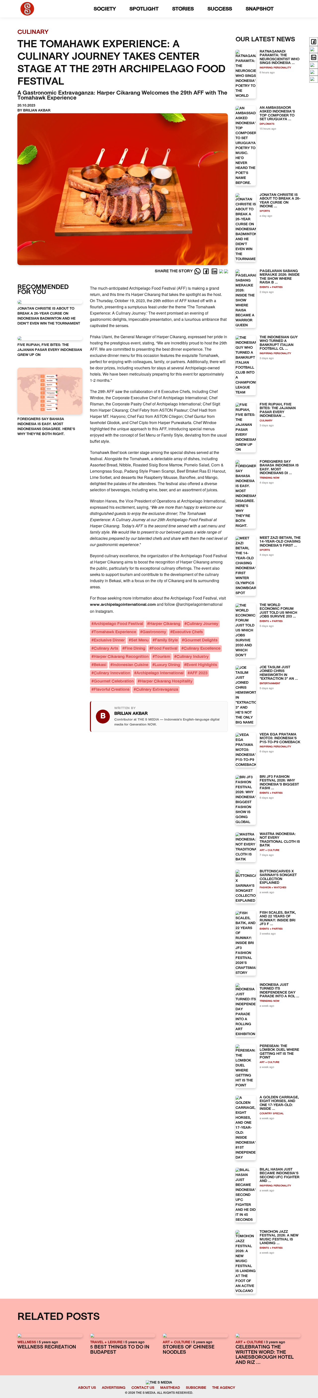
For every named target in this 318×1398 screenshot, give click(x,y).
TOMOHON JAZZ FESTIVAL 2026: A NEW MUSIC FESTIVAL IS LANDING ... (279, 1237)
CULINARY (266, 420)
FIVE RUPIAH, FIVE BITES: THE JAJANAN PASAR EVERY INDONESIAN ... (278, 410)
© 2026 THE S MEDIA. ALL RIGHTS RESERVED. (159, 1393)
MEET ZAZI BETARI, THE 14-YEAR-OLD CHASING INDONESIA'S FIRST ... (280, 542)
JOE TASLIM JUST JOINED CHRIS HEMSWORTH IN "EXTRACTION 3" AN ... (279, 673)
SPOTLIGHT (144, 9)
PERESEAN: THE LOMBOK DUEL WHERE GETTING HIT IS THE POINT (279, 1052)
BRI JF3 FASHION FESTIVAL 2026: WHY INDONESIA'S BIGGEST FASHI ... (279, 782)
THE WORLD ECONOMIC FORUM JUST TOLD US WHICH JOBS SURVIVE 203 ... (278, 610)
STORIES (183, 9)
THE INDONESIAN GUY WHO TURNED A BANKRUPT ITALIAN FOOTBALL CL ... (279, 343)
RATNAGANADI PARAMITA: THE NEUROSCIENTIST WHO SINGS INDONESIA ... (279, 57)
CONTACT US (142, 1388)
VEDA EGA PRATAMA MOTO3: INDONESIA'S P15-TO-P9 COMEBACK (280, 738)
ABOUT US (87, 1388)
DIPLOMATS (267, 124)
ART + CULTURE (269, 850)
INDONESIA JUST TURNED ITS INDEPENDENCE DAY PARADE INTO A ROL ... (279, 990)
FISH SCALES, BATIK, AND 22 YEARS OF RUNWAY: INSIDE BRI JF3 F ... (278, 918)
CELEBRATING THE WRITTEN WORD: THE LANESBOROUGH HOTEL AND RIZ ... (265, 1355)
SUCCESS (220, 9)
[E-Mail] (226, 271)
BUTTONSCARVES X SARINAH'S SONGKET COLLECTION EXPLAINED (278, 877)
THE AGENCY (223, 1388)
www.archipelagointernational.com (123, 605)
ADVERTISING (113, 1388)
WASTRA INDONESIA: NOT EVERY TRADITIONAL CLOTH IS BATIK (280, 839)
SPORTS (265, 211)
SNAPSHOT (260, 9)
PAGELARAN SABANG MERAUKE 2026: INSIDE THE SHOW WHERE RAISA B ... (280, 276)
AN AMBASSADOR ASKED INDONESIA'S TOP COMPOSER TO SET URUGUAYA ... (277, 113)
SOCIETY (105, 9)
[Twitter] (221, 271)
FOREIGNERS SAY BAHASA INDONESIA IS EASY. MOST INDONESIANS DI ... (279, 467)
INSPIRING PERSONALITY (275, 67)
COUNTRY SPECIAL (272, 1113)
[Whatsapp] (198, 271)
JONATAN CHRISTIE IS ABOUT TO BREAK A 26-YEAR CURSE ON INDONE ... (280, 200)
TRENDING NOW (269, 478)
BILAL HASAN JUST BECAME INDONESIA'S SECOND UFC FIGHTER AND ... (279, 1175)
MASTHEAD (170, 1388)
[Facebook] (206, 271)
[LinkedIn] (215, 271)
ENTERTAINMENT (270, 683)
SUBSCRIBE (196, 1388)
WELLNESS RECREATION (46, 1347)
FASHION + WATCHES (273, 887)
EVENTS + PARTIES (271, 287)
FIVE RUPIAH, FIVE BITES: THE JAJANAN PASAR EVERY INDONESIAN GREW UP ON (49, 350)
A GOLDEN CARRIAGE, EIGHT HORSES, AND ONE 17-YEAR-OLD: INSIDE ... (279, 1103)
